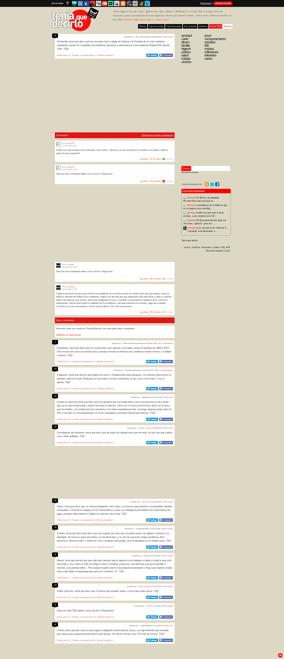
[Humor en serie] (116, 3)
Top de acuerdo (156, 26)
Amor (171, 397)
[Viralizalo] (147, 3)
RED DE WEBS (57, 3)
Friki (206, 45)
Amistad (186, 35)
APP (228, 247)
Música (209, 49)
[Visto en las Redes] (86, 3)
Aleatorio (203, 26)
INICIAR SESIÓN (223, 3)
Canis (184, 39)
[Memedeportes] (80, 3)
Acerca (187, 247)
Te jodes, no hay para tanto (82, 55)
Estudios (209, 42)
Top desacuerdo (173, 26)
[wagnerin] (58, 168)
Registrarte (107, 174)
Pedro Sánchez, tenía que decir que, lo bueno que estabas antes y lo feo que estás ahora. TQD (108, 591)
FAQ (223, 247)
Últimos (142, 26)
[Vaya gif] (135, 3)
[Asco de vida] (68, 3)
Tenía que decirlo (189, 240)
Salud (170, 37)
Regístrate (205, 3)
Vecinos (186, 62)
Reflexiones (168, 343)
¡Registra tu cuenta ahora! (68, 335)
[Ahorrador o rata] (141, 3)
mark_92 (71, 143)
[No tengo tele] (129, 3)
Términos (196, 247)
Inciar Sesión (93, 174)
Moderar (227, 26)
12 (55, 395)
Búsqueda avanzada (189, 172)
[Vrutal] (104, 3)
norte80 (71, 264)
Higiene (186, 49)
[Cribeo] (110, 3)
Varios (170, 502)
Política (170, 529)
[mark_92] (58, 144)
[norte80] (58, 265)
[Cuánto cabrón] (98, 3)
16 (55, 500)
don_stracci (146, 502)
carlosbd (71, 287)
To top (280, 655)
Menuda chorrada (105, 55)
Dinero (185, 42)
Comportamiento (166, 370)
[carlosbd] (58, 287)
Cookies (216, 247)
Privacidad (206, 247)
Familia (170, 556)
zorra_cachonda (145, 586)
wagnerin (71, 167)
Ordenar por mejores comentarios (157, 135)
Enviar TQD (215, 26)
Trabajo (185, 58)
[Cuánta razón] (74, 3)
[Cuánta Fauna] (123, 3)
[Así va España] (92, 3)
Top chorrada (190, 26)
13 (55, 368)
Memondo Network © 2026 (218, 251)
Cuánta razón (62, 55)
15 (55, 527)
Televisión (210, 55)
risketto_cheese (145, 428)
